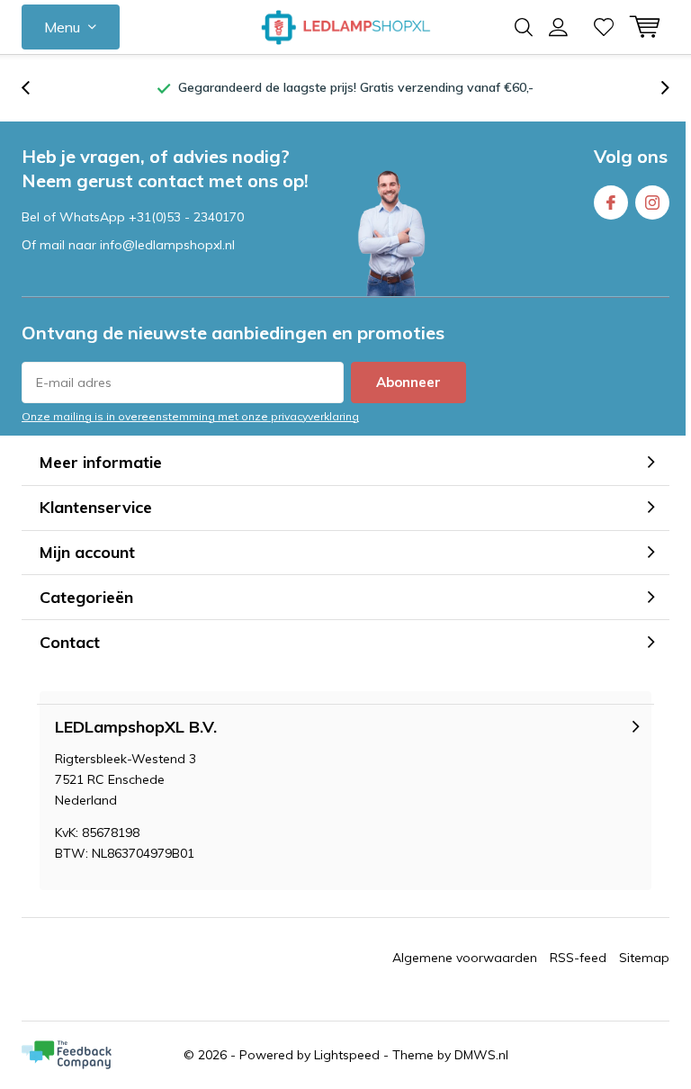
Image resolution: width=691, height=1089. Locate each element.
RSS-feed (578, 958)
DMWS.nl (481, 1055)
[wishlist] (604, 27)
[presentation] (35, 87)
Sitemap (644, 958)
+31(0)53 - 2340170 (186, 217)
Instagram (652, 202)
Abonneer (408, 382)
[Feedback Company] (67, 1054)
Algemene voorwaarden (464, 958)
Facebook (611, 202)
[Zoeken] (524, 27)
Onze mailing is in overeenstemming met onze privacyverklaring (190, 416)
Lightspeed (347, 1055)
